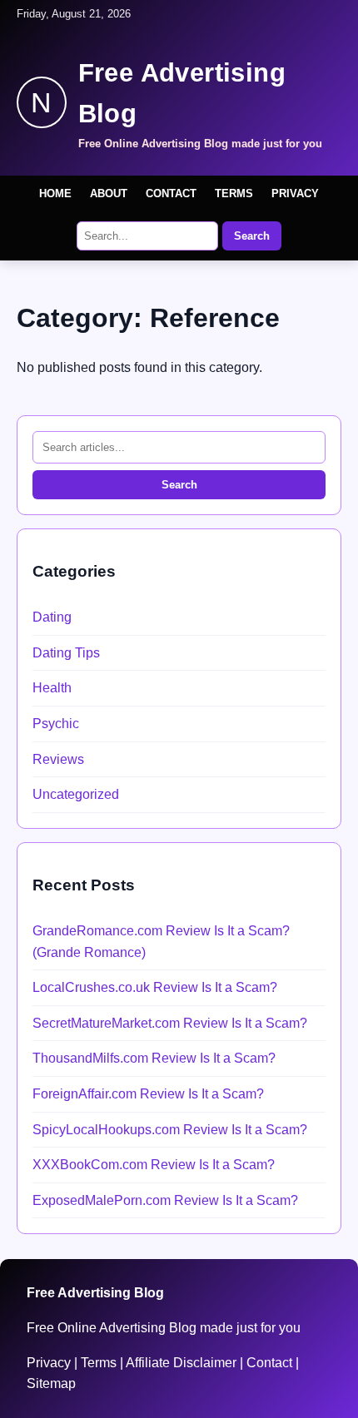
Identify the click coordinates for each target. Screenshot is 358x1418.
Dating (52, 617)
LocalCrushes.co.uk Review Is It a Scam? (154, 987)
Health (52, 688)
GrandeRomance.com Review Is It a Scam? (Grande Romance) (161, 941)
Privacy (295, 193)
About (108, 193)
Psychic (55, 723)
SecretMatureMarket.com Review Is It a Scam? (169, 1023)
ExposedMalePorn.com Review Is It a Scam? (165, 1200)
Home (55, 193)
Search (252, 236)
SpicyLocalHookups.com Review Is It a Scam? (169, 1130)
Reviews (58, 759)
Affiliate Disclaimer (181, 1363)
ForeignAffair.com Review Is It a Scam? (148, 1094)
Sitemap (51, 1383)
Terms (234, 193)
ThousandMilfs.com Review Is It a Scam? (154, 1058)
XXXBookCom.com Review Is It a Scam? (153, 1165)
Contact (171, 193)
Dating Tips (66, 653)
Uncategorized (75, 794)
